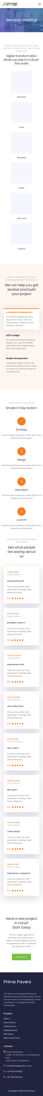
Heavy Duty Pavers (12, 1038)
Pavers (7, 1019)
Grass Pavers (10, 1022)
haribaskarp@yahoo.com (18, 1065)
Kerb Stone (8, 1034)
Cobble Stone (10, 1026)
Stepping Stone (10, 1030)
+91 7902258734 (14, 1077)
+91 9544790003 (14, 1071)
